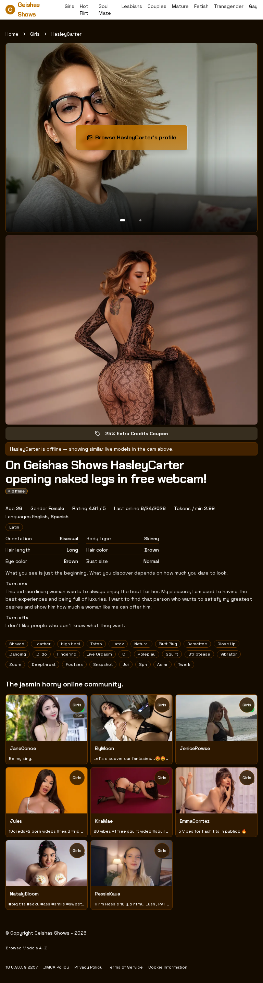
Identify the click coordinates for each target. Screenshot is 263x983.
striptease (199, 654)
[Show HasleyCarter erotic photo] (122, 220)
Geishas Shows (24, 10)
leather (43, 644)
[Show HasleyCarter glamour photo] (140, 220)
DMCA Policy (56, 967)
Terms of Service (125, 967)
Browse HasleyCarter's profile (138, 139)
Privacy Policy (88, 967)
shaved (16, 644)
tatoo (96, 644)
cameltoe (197, 644)
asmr (162, 664)
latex (118, 644)
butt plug (168, 644)
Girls (69, 6)
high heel (70, 644)
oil (124, 654)
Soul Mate (105, 9)
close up (226, 644)
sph (143, 664)
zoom (15, 664)
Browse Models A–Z (26, 948)
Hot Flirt (84, 9)
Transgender (228, 6)
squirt (172, 654)
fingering (66, 654)
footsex (74, 664)
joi (126, 664)
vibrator (229, 654)
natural (141, 644)
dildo (41, 654)
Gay (253, 6)
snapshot (103, 664)
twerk (184, 664)
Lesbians (132, 6)
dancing (17, 654)
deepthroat (43, 664)
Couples (157, 6)
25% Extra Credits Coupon (141, 435)
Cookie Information (167, 967)
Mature (180, 6)
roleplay (146, 654)
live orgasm (99, 654)
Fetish (201, 6)
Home (11, 34)
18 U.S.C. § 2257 (21, 967)
